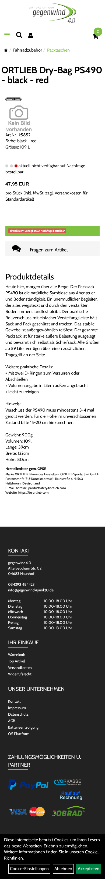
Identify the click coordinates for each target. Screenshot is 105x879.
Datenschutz (18, 714)
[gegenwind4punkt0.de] (52, 13)
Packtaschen (58, 50)
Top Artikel (16, 661)
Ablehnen (63, 868)
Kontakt (14, 701)
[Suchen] (19, 34)
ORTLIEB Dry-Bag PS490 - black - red (51, 75)
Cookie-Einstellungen (29, 868)
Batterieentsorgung (23, 727)
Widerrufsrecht (20, 674)
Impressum (17, 707)
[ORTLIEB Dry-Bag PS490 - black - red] (18, 117)
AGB (11, 720)
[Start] (6, 50)
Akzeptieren (88, 868)
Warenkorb (16, 654)
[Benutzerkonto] (31, 35)
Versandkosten (20, 667)
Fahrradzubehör (27, 50)
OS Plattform (18, 733)
